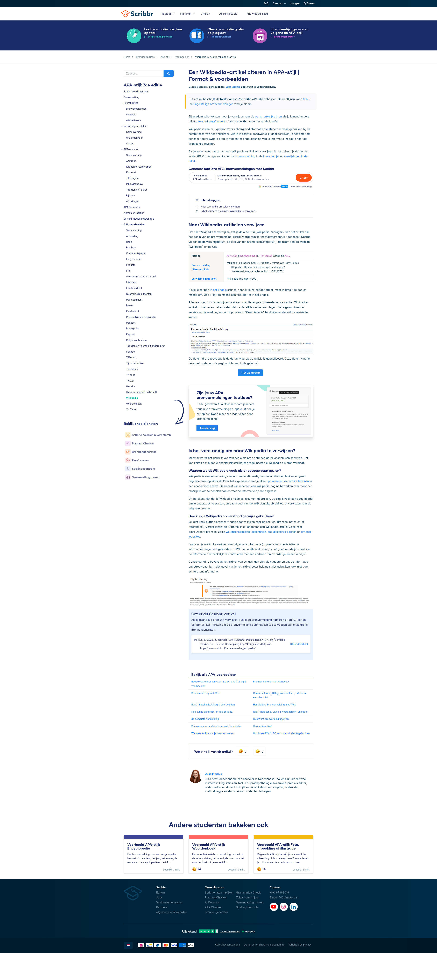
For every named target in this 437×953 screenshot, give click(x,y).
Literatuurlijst (131, 102)
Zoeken (310, 3)
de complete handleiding (205, 718)
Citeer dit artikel (299, 644)
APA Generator (132, 207)
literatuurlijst (271, 156)
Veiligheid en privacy (300, 944)
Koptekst (131, 172)
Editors (160, 892)
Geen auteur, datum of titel (141, 276)
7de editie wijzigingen (136, 91)
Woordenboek (134, 403)
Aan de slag (207, 428)
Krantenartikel (134, 288)
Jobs (159, 897)
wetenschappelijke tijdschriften (246, 531)
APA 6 (306, 99)
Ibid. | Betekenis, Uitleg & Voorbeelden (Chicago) (280, 711)
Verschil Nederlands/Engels (139, 218)
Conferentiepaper (136, 253)
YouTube (131, 409)
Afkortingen (132, 201)
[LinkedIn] (294, 907)
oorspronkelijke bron (268, 116)
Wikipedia (132, 397)
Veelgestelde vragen (169, 902)
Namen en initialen (134, 212)
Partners (161, 907)
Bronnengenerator (216, 912)
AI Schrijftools (228, 13)
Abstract (131, 160)
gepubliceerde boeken (281, 531)
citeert (200, 121)
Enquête (130, 264)
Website (130, 386)
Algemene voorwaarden (171, 912)
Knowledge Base (257, 13)
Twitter (130, 380)
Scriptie (130, 351)
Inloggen (295, 3)
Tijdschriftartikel (135, 363)
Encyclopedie (133, 259)
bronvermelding (245, 156)
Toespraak (132, 369)
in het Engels (218, 290)
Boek (129, 241)
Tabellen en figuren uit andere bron (145, 345)
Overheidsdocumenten (139, 293)
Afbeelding (132, 236)
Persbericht (132, 311)
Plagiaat (166, 13)
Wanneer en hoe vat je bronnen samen (212, 733)
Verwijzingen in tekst (135, 126)
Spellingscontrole (247, 907)
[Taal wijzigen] (128, 945)
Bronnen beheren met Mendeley (271, 681)
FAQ (266, 3)
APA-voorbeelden (134, 224)
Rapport (130, 334)
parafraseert (217, 121)
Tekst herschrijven (247, 897)
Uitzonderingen (134, 137)
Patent (129, 305)
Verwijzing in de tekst (204, 278)
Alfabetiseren (133, 120)
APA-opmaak (131, 149)
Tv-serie (130, 374)
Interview (131, 282)
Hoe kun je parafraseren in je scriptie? (212, 711)
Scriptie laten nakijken (219, 892)
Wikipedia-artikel (262, 726)
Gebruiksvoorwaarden (227, 944)
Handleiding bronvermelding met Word (274, 704)
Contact (275, 887)
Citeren (206, 13)
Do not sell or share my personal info (264, 944)
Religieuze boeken (136, 340)
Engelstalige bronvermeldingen (213, 104)
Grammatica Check (248, 892)
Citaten (130, 143)
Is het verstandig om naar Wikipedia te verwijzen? (228, 211)
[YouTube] (274, 907)
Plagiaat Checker (216, 897)
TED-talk (131, 357)
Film (128, 270)
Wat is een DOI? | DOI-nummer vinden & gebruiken (281, 733)
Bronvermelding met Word (205, 693)
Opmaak (131, 114)
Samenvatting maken (249, 902)
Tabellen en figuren (136, 189)
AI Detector (212, 902)
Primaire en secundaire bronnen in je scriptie (216, 726)
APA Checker (213, 907)
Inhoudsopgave (135, 183)
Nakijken (186, 13)
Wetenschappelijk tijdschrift (141, 392)
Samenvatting (131, 97)
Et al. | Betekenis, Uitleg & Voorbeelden (213, 704)
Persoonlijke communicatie (141, 317)
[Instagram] (284, 907)
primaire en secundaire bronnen (288, 481)
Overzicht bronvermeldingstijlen (271, 718)
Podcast (130, 322)
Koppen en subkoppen (138, 166)
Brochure (131, 247)
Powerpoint (132, 328)
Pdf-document (134, 299)
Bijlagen (130, 195)
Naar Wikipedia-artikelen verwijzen (220, 206)
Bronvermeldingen (136, 108)
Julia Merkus (233, 87)
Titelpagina (132, 178)
